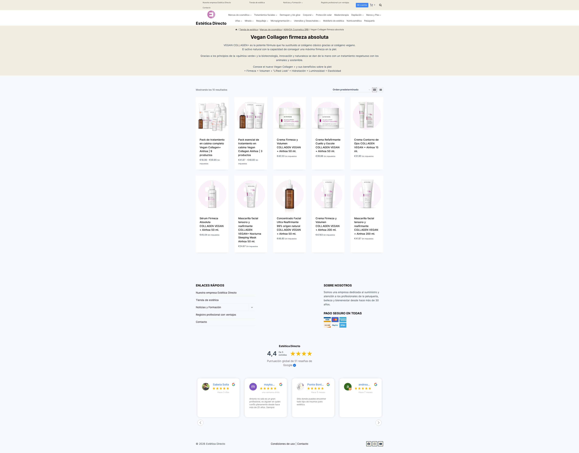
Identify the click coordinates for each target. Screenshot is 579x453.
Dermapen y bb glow (290, 15)
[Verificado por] (294, 365)
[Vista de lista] (380, 90)
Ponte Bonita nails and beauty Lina (315, 384)
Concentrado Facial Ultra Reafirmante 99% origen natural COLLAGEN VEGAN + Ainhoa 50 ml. (289, 226)
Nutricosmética (354, 20)
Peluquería (369, 20)
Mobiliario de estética (333, 20)
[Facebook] (368, 443)
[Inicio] (236, 29)
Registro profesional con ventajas (335, 2)
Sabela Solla (221, 384)
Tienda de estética (257, 2)
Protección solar (324, 15)
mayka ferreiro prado (268, 384)
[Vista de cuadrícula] (374, 90)
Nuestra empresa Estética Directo (217, 2)
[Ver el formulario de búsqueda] (380, 5)
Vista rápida (291, 163)
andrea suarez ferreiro (363, 384)
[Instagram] (374, 443)
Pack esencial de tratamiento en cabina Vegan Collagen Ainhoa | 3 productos (250, 147)
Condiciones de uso (283, 443)
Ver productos (209, 166)
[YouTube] (380, 443)
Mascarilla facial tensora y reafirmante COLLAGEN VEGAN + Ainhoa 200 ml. (366, 226)
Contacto (206, 7)
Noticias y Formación (208, 307)
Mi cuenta (362, 5)
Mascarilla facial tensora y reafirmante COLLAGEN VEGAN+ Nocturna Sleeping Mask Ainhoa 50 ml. (249, 230)
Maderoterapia (341, 15)
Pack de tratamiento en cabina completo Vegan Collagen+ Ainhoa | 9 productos (212, 147)
